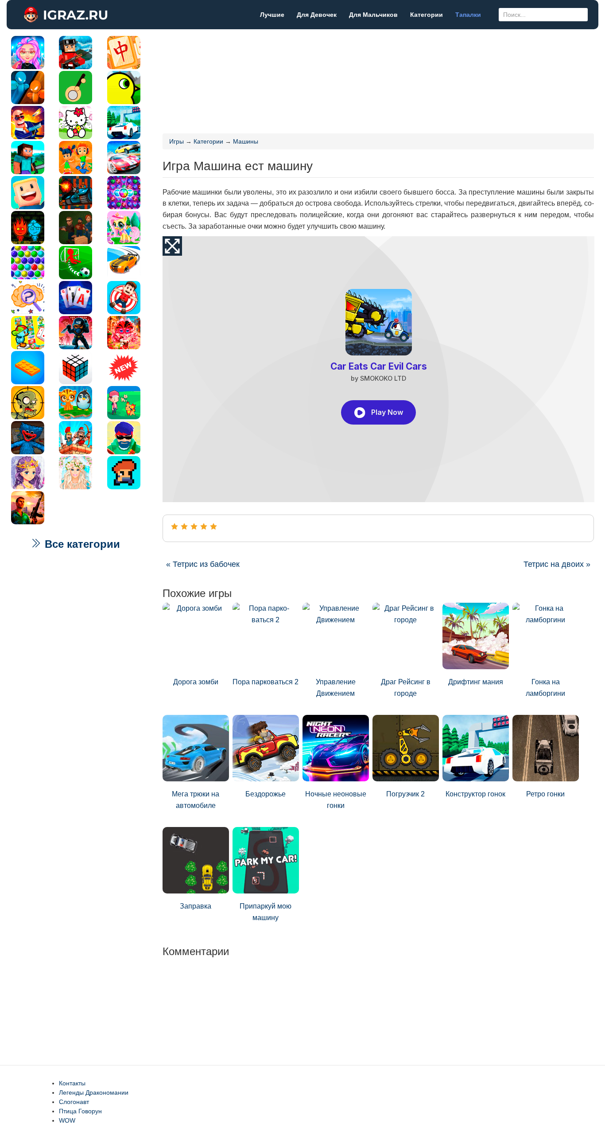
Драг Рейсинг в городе (405, 687)
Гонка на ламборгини (545, 687)
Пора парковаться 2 (266, 682)
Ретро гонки (545, 794)
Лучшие (272, 14)
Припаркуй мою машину (265, 911)
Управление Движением (336, 687)
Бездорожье (265, 794)
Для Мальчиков (373, 14)
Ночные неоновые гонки (335, 799)
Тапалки (468, 14)
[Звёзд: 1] (174, 526)
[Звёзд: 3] (194, 526)
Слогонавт (74, 1101)
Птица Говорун (80, 1111)
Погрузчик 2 (405, 794)
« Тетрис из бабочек (203, 564)
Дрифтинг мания (475, 682)
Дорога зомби (195, 682)
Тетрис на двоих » (557, 564)
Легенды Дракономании (93, 1092)
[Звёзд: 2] (184, 526)
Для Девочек (317, 14)
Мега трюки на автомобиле (195, 799)
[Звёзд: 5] (213, 526)
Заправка (195, 906)
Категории (426, 14)
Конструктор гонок (475, 794)
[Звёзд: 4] (203, 526)
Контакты (72, 1083)
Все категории (81, 544)
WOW (67, 1120)
